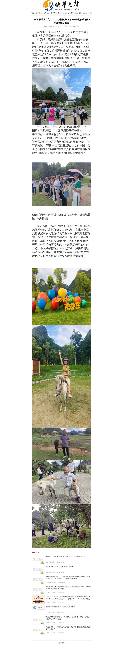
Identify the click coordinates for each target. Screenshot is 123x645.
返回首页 (61, 643)
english (85, 13)
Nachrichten (62, 13)
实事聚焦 (54, 13)
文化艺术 (71, 13)
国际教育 (78, 13)
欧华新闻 (39, 13)
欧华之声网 (76, 26)
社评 (90, 13)
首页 (32, 13)
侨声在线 (46, 13)
